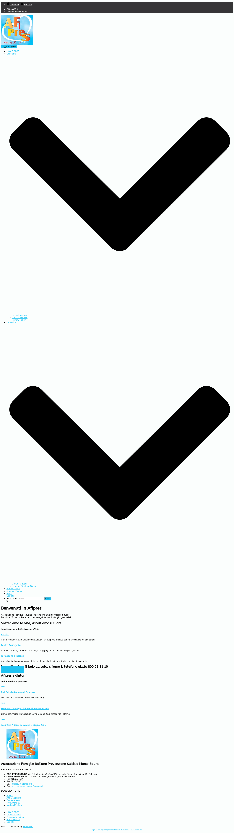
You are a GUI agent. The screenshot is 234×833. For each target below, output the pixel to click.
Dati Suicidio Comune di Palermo (18, 692)
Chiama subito (13, 669)
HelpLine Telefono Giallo (24, 586)
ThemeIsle (28, 826)
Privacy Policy (19, 320)
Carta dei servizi (19, 317)
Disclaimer (125, 830)
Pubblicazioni (13, 588)
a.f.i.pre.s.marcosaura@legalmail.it (28, 786)
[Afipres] (17, 44)
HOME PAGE (13, 51)
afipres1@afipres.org (22, 784)
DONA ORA (12, 9)
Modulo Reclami (14, 805)
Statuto (9, 795)
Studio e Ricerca (14, 591)
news (9, 593)
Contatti (10, 596)
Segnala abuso (136, 830)
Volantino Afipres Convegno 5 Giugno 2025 (23, 725)
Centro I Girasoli (19, 584)
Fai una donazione (15, 817)
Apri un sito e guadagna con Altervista (106, 830)
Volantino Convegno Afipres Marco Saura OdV (25, 708)
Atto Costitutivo (13, 798)
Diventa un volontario (16, 12)
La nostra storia (19, 315)
